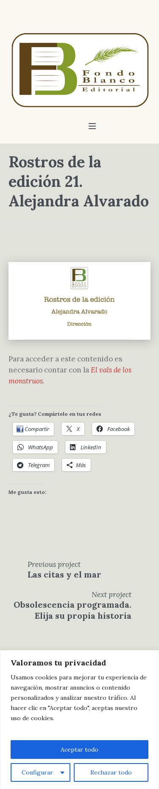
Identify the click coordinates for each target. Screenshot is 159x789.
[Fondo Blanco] (79, 70)
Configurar (37, 772)
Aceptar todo (79, 749)
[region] (79, 719)
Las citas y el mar (64, 574)
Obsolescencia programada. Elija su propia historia (72, 610)
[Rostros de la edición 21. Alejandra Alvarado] (79, 300)
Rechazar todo (111, 772)
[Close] (150, 657)
